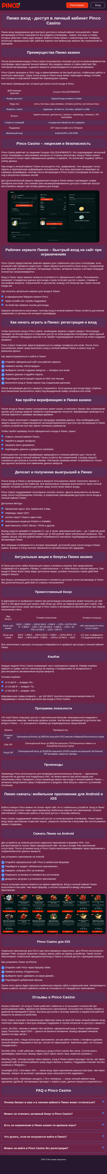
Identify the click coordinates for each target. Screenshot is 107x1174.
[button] (102, 996)
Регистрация (77, 5)
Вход (98, 5)
